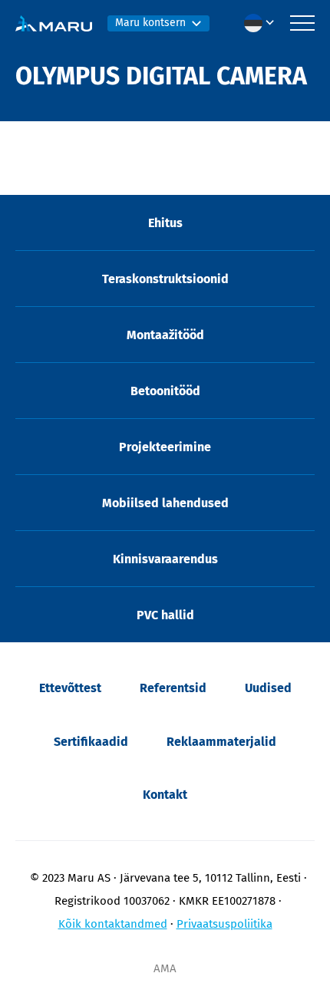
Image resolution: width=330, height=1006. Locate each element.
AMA (165, 968)
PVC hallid (165, 615)
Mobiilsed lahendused (165, 503)
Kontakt (165, 794)
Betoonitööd (165, 391)
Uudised (268, 688)
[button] (263, 23)
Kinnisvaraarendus (165, 559)
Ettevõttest (70, 688)
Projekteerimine (165, 447)
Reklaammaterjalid (221, 741)
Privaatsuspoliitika (224, 924)
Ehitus (165, 223)
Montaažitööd (165, 335)
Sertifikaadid (91, 741)
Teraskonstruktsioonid (165, 279)
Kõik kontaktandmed (112, 924)
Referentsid (173, 688)
